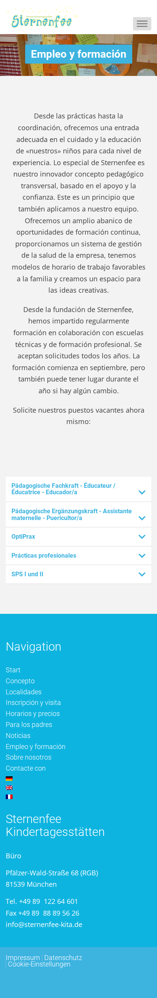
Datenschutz (63, 958)
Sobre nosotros (28, 757)
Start (13, 670)
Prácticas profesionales (43, 555)
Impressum (23, 958)
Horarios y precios (33, 713)
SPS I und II (27, 574)
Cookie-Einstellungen (39, 964)
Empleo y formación (36, 746)
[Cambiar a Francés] (78, 796)
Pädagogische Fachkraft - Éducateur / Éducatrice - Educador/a (63, 489)
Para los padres (29, 724)
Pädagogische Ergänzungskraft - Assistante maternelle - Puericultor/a (71, 514)
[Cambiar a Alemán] (78, 778)
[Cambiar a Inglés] (78, 787)
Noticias (18, 735)
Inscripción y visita (33, 702)
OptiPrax (23, 536)
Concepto (20, 681)
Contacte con (26, 768)
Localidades (24, 692)
